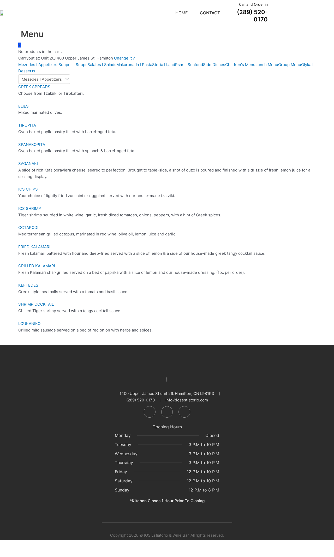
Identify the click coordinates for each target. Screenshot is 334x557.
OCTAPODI (28, 227)
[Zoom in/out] (8, 545)
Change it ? (124, 58)
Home (181, 12)
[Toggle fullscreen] (24, 545)
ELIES (23, 106)
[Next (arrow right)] (24, 553)
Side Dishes (214, 64)
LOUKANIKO (29, 323)
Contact (210, 12)
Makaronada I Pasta (134, 64)
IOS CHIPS (28, 189)
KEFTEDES (28, 285)
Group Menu (289, 64)
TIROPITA (27, 125)
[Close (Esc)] (58, 545)
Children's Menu (240, 64)
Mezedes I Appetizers (38, 64)
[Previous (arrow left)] (8, 553)
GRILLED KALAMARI (36, 265)
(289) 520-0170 (252, 12)
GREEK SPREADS (34, 86)
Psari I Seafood (189, 64)
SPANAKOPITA (31, 144)
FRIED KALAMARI (34, 246)
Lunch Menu (266, 64)
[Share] (41, 545)
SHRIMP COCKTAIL (36, 304)
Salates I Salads (101, 64)
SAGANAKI (28, 163)
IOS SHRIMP (29, 208)
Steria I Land (163, 64)
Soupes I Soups (72, 64)
